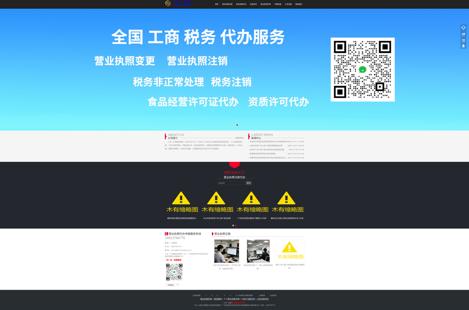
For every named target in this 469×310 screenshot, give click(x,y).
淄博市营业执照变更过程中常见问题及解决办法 (268, 157)
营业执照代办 (241, 4)
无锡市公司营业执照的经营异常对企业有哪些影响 (269, 141)
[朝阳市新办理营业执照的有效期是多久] (182, 202)
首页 (217, 4)
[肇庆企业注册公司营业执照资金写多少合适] (287, 202)
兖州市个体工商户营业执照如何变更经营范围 (267, 149)
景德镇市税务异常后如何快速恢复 (263, 153)
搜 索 (248, 183)
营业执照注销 (227, 4)
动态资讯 (253, 4)
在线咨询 (273, 295)
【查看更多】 (239, 138)
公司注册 (288, 4)
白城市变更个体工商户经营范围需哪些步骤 (266, 145)
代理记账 (277, 4)
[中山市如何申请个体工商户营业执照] (217, 202)
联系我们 (298, 4)
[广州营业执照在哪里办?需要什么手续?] (252, 202)
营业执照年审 (266, 4)
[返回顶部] (463, 47)
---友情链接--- (170, 285)
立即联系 (262, 295)
